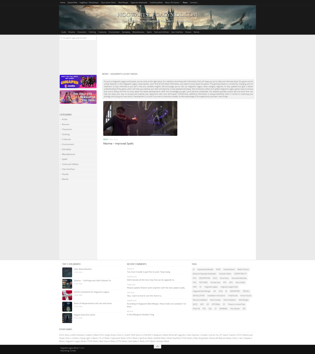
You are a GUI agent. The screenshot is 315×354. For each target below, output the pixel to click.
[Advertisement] (178, 53)
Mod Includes (215, 300)
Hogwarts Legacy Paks (229, 287)
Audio (63, 32)
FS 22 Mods (104, 338)
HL (200, 287)
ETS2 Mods (122, 341)
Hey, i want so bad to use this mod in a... (145, 296)
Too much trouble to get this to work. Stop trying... (149, 272)
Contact (73, 351)
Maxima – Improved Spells (118, 143)
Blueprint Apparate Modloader (204, 274)
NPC (202, 304)
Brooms (72, 32)
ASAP (218, 269)
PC (224, 304)
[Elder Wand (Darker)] (67, 272)
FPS (224, 282)
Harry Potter (240, 282)
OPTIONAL (216, 304)
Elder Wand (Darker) (83, 269)
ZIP (244, 309)
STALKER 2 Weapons (152, 335)
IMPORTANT (235, 291)
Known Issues (246, 296)
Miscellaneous (138, 32)
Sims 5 (120, 335)
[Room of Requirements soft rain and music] (67, 307)
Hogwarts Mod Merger (202, 291)
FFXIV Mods (92, 341)
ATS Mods (150, 341)
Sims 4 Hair (238, 338)
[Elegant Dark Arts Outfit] (67, 318)
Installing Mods (156, 2)
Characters (81, 32)
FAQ (194, 282)
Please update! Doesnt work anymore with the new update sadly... (156, 288)
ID (226, 291)
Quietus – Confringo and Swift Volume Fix (92, 280)
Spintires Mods (146, 338)
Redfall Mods (160, 338)
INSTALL (246, 291)
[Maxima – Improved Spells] (140, 118)
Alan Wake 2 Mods (136, 341)
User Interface (177, 32)
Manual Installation (200, 300)
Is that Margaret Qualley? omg (140, 314)
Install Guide (233, 296)
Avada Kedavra (229, 269)
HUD (220, 291)
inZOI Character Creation (81, 335)
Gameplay (126, 32)
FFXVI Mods (186, 338)
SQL (210, 309)
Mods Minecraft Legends (174, 335)
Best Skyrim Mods (107, 341)
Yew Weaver (235, 309)
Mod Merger (123, 2)
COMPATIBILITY (240, 274)
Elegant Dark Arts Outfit (84, 315)
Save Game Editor (108, 2)
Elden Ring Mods (200, 338)
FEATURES (203, 282)
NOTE (195, 304)
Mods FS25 (99, 335)
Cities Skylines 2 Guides (197, 335)
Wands (196, 32)
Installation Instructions (216, 296)
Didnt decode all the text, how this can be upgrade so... (151, 280)
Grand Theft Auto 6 (133, 335)
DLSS (215, 278)
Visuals (188, 32)
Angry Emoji (110, 335)
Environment (114, 32)
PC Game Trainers (228, 335)
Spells (149, 32)
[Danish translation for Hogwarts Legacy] (67, 295)
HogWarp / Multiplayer (89, 2)
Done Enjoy (224, 278)
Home (62, 2)
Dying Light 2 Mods (88, 338)
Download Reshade (239, 278)
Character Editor (225, 274)
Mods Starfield (173, 338)
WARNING (223, 309)
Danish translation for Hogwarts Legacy (91, 292)
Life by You (214, 335)
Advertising (64, 351)
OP (208, 304)
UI (215, 309)
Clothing (92, 32)
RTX (204, 309)
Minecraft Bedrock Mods (220, 338)
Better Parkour (243, 269)
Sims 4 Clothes (72, 338)
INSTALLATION (199, 296)
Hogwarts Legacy (211, 287)
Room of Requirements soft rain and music (93, 303)
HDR (195, 287)
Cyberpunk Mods (118, 338)
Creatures (102, 32)
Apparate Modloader (139, 2)
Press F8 (196, 309)
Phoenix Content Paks (236, 304)
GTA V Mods (132, 338)
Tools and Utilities (161, 32)
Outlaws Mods (163, 341)
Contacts (193, 2)
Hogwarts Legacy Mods (75, 341)
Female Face (215, 282)
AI (194, 269)
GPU (231, 282)
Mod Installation (230, 300)
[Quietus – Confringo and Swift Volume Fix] (67, 284)
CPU (194, 278)
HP (214, 291)
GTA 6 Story (64, 335)
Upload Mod (72, 2)
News (185, 2)
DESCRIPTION (204, 278)
